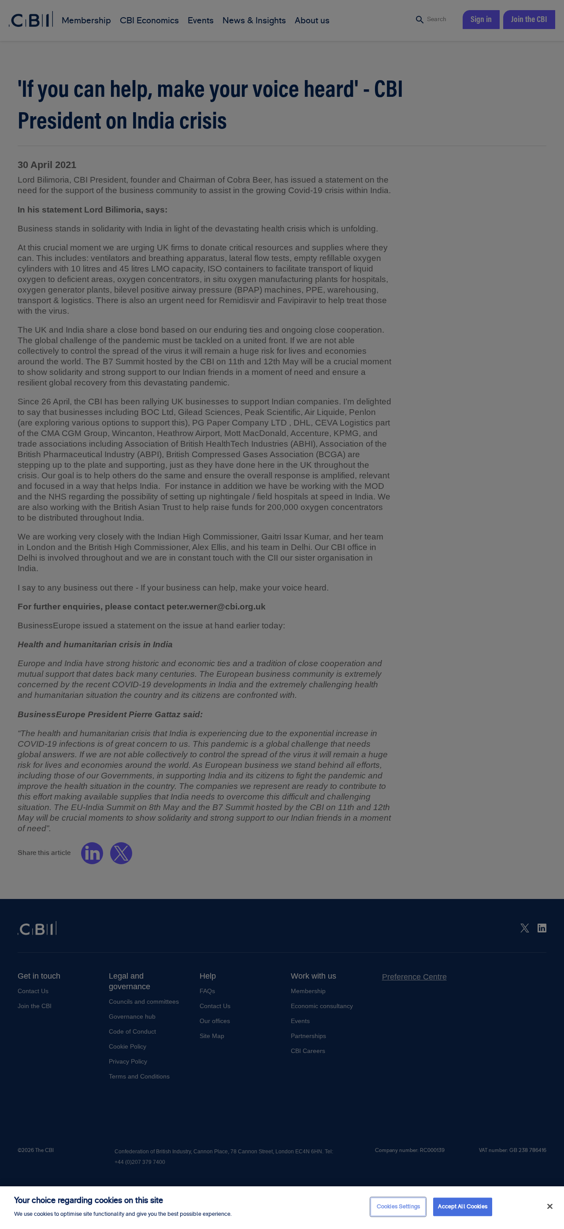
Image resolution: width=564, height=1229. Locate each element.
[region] (282, 1207)
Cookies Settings (398, 1206)
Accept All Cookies (462, 1206)
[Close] (550, 1206)
